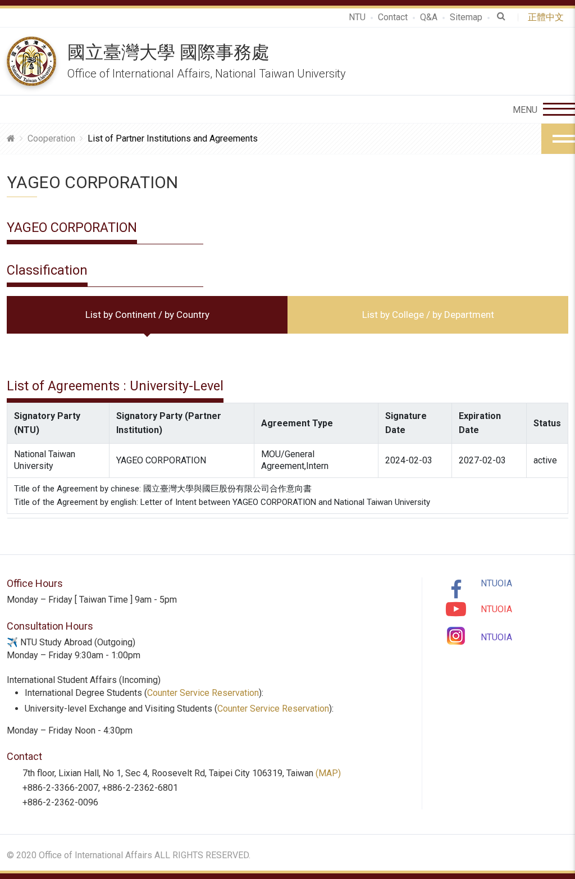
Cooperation (51, 138)
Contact (393, 17)
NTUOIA (496, 583)
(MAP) (328, 773)
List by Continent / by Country (147, 314)
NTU (357, 17)
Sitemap (466, 17)
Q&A (428, 17)
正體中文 (548, 17)
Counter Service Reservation (203, 692)
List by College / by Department (428, 314)
